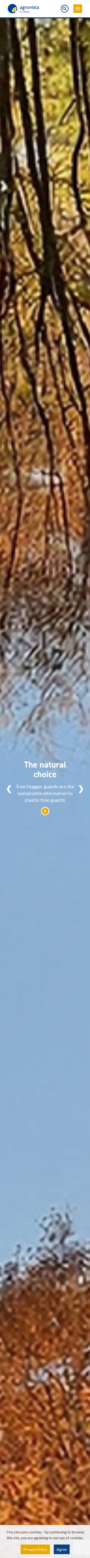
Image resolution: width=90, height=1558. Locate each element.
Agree (62, 1549)
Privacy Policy (35, 1549)
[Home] (23, 8)
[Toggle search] (64, 8)
